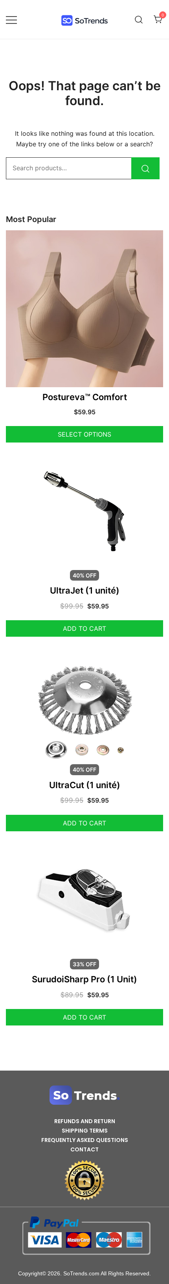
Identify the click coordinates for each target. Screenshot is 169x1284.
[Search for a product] (139, 19)
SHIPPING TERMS (85, 1131)
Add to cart (84, 628)
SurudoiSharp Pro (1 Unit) (84, 979)
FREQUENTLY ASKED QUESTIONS (84, 1140)
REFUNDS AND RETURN (84, 1121)
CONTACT (84, 1149)
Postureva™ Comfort (84, 397)
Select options (84, 434)
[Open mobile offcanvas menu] (11, 19)
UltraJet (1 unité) (84, 590)
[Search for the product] (145, 168)
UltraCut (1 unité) (84, 785)
